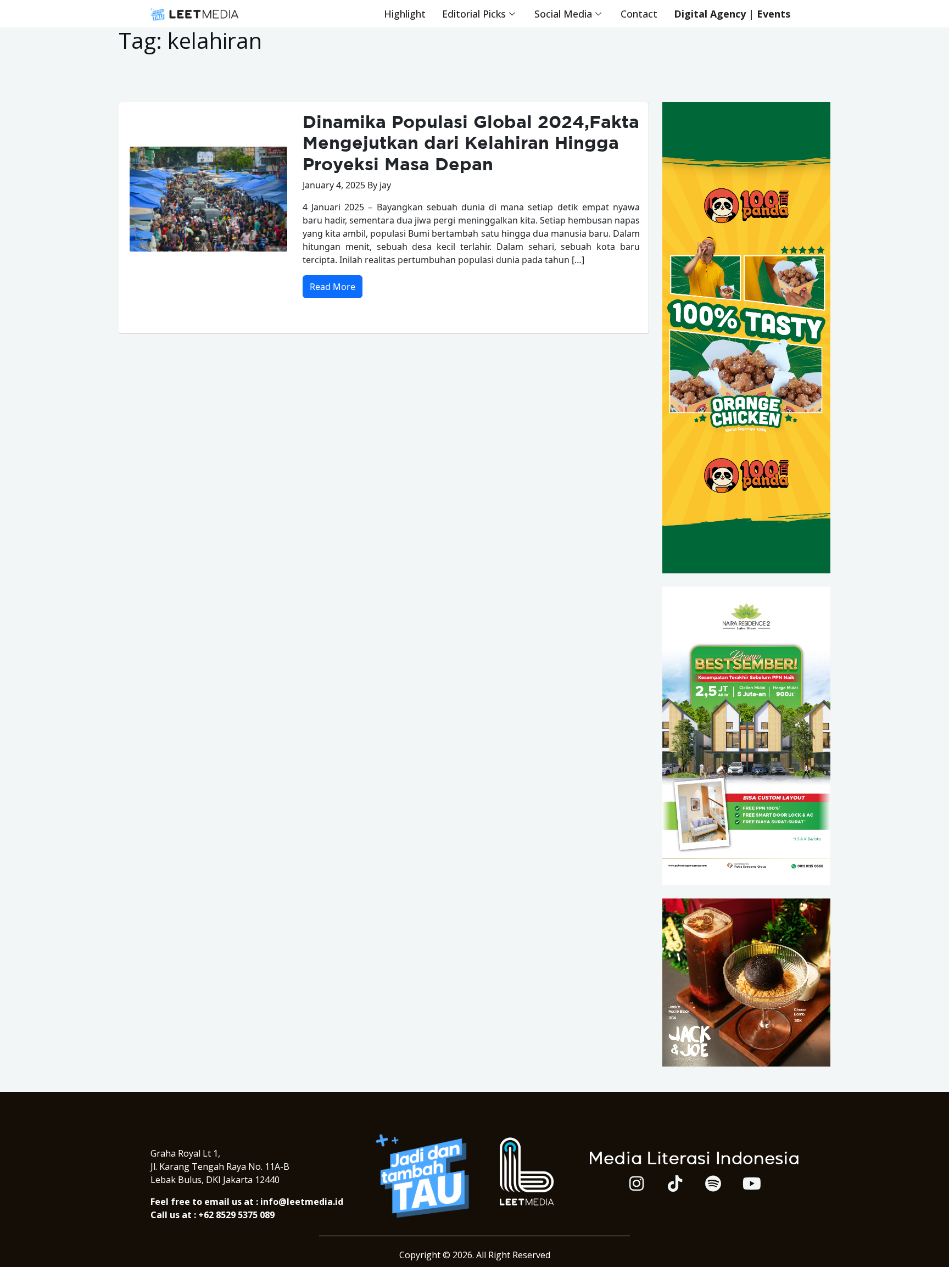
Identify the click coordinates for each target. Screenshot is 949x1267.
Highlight (405, 13)
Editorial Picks (474, 13)
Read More (332, 287)
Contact (639, 13)
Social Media (563, 13)
